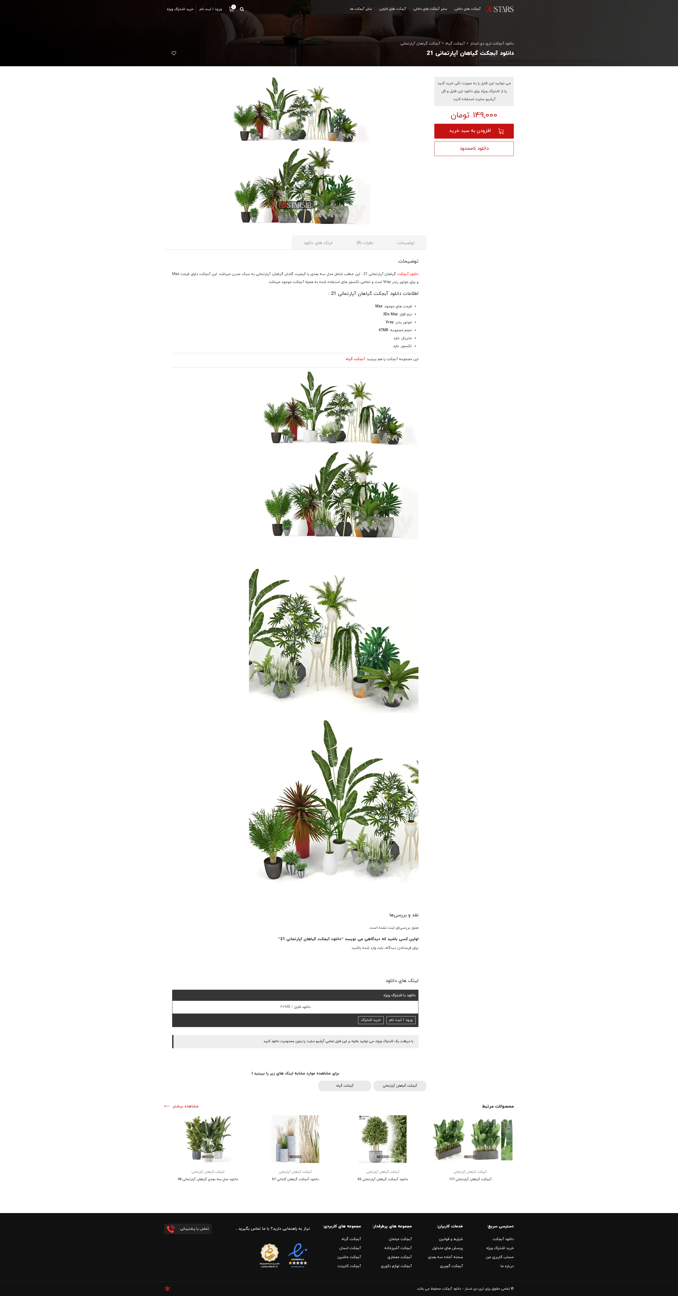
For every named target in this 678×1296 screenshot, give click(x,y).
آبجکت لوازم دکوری (396, 1266)
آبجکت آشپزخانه (398, 1248)
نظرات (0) (364, 243)
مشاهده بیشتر (185, 1106)
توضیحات (405, 243)
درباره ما (507, 1266)
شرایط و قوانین (451, 1239)
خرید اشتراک (371, 1020)
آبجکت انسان (350, 1248)
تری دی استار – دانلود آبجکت (463, 1288)
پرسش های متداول (447, 1248)
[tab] (405, 242)
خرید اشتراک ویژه (500, 1248)
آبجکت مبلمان (400, 1239)
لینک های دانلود (318, 243)
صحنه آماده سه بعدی (445, 1257)
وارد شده (369, 947)
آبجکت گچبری (451, 1266)
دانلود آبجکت (407, 274)
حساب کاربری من (500, 1257)
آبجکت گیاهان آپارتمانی (420, 43)
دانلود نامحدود (474, 148)
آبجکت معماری (399, 1257)
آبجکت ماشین (349, 1257)
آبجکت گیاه (455, 43)
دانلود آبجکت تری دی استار (492, 43)
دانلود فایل (302, 1007)
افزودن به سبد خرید (470, 130)
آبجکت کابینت (349, 1266)
